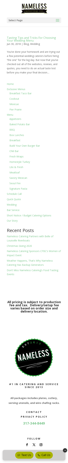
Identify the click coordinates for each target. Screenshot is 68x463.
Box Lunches (16, 135)
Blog (26, 44)
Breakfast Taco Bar (20, 93)
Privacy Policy (34, 416)
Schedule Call (14, 193)
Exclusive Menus (16, 89)
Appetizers (15, 119)
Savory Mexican (18, 177)
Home (10, 84)
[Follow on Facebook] (27, 445)
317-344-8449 (34, 423)
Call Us (45, 455)
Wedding (35, 44)
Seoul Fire (15, 183)
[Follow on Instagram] (41, 445)
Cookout (14, 98)
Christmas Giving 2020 (19, 246)
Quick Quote (14, 199)
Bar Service (13, 210)
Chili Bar (14, 151)
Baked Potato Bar (19, 124)
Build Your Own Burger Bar (24, 145)
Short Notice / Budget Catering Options (29, 215)
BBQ (12, 129)
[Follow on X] (34, 445)
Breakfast (14, 140)
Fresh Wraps (16, 156)
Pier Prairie (15, 109)
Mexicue (14, 104)
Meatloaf (14, 172)
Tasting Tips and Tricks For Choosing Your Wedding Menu (31, 39)
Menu (10, 114)
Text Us (26, 455)
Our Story (12, 220)
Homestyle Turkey (19, 161)
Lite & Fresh (16, 167)
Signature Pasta (18, 188)
